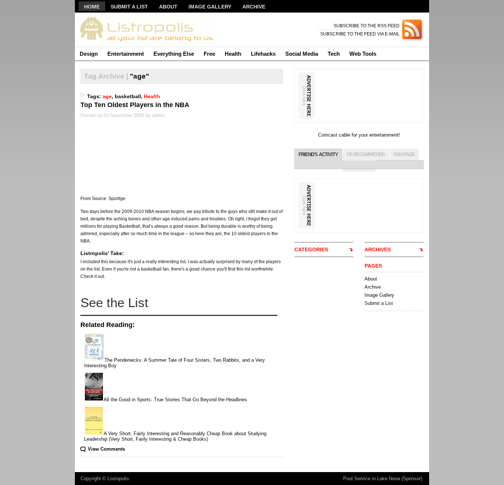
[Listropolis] (146, 30)
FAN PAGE (404, 154)
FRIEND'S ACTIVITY (318, 154)
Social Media (301, 54)
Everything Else (173, 54)
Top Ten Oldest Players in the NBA (134, 105)
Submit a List (129, 7)
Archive (253, 7)
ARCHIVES (378, 249)
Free (209, 54)
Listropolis (118, 478)
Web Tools (362, 54)
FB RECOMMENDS (366, 154)
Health (233, 54)
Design (89, 54)
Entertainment (125, 54)
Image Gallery (210, 7)
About (168, 7)
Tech (334, 54)
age (107, 96)
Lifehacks (263, 54)
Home (92, 7)
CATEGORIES (311, 249)
